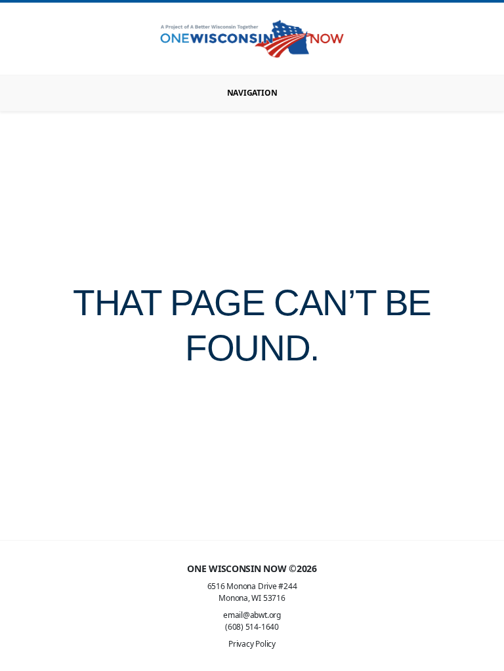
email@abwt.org (252, 615)
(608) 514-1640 (252, 626)
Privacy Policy (252, 643)
